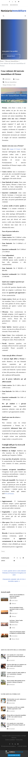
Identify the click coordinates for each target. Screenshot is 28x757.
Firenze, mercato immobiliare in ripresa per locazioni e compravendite (17, 596)
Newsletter (5, 4)
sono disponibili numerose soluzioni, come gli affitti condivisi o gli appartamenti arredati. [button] (14, 409)
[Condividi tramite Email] (14, 560)
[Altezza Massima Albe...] (3, 682)
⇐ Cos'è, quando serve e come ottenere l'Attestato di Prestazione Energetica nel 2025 (14, 573)
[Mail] (18, 1)
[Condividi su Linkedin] (23, 557)
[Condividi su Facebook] (14, 557)
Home (2, 61)
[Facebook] (9, 1)
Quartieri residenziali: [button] (9, 193)
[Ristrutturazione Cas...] (3, 700)
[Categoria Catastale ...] (3, 674)
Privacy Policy (19, 739)
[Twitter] (12, 1)
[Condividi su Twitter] (20, 557)
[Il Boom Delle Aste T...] (3, 716)
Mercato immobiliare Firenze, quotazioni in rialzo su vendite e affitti (17, 609)
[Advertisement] (14, 35)
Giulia (13, 627)
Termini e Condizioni (10, 739)
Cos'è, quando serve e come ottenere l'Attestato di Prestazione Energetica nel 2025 (16, 656)
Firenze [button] (4, 108)
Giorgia (17, 79)
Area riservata (14, 4)
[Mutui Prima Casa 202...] (3, 708)
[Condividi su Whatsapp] (17, 557)
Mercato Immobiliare (11, 61)
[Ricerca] (3, 16)
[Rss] (15, 1)
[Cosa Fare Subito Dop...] (3, 666)
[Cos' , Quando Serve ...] (3, 656)
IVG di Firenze (9, 493)
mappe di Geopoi (15, 149)
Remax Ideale (15, 639)
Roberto (13, 603)
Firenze (3, 551)
